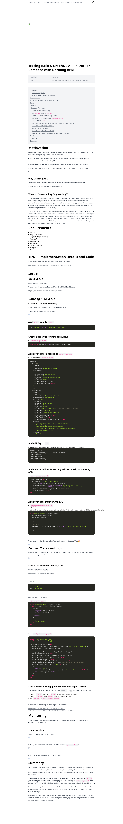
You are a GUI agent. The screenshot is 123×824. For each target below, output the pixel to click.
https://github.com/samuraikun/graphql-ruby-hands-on (47, 291)
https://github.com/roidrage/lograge (41, 573)
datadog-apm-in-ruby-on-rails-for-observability (65, 2)
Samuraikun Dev (34, 2)
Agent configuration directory (67, 694)
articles (44, 2)
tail (71, 691)
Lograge (63, 690)
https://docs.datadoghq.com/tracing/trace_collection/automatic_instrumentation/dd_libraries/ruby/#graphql (67, 510)
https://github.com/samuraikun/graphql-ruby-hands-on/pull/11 (50, 265)
